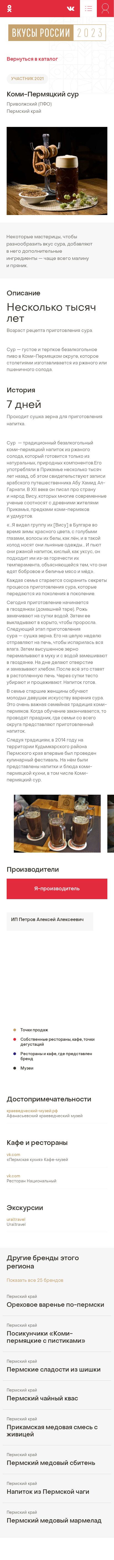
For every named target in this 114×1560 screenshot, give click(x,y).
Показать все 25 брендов (35, 1280)
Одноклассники (9, 6)
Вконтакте (70, 6)
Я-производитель (57, 889)
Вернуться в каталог (32, 59)
